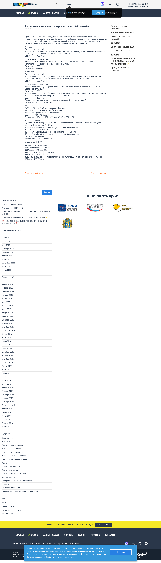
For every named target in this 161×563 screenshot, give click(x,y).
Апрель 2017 (7, 380)
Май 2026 (6, 242)
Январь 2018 (7, 348)
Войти (4, 503)
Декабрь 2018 (8, 320)
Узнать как (103, 525)
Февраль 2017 (8, 387)
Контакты (110, 535)
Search (47, 192)
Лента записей (8, 506)
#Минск (28, 159)
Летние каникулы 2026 (12, 204)
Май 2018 (6, 345)
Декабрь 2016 (8, 394)
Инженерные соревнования (14, 456)
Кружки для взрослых (11, 466)
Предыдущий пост (34, 173)
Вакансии (6, 441)
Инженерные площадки (12, 452)
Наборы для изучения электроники (17, 481)
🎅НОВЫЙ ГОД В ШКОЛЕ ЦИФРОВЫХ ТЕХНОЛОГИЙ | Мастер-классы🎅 (25, 222)
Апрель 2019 (7, 306)
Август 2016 (7, 409)
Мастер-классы (51, 13)
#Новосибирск (89, 157)
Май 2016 (6, 419)
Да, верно (98, 13)
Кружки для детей (10, 470)
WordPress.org (8, 513)
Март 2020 (6, 281)
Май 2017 (6, 377)
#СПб (34, 159)
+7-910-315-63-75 (138, 6)
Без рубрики (7, 438)
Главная (19, 13)
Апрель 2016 (7, 423)
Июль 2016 (6, 412)
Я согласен (120, 552)
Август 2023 (7, 256)
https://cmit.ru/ (79, 100)
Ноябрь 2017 (7, 355)
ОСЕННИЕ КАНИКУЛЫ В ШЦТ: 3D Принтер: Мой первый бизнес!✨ (26, 213)
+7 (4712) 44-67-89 (137, 4)
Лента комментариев (11, 510)
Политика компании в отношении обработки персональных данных (46, 544)
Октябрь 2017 (8, 359)
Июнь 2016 (6, 416)
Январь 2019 (7, 316)
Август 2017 (7, 366)
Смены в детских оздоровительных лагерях (21, 491)
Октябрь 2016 (8, 402)
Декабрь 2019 (8, 291)
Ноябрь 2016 (7, 398)
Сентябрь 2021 (8, 277)
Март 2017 (6, 384)
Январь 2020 (7, 288)
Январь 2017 (7, 391)
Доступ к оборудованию (12, 445)
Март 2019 (6, 309)
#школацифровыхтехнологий (44, 157)
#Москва (99, 157)
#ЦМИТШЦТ (70, 157)
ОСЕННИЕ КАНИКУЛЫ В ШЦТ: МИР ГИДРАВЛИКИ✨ (25, 217)
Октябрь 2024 (8, 249)
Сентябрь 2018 (8, 330)
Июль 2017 (6, 370)
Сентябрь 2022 (8, 263)
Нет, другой (113, 13)
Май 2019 (6, 302)
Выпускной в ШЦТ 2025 (12, 208)
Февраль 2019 (8, 313)
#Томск (79, 157)
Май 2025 (6, 245)
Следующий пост (99, 173)
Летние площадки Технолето (14, 473)
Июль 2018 (6, 338)
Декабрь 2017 (8, 352)
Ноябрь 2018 (7, 323)
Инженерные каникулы (12, 449)
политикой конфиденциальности (66, 554)
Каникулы (68, 535)
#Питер (40, 159)
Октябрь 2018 (8, 327)
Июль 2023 (6, 259)
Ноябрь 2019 (7, 295)
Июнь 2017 (6, 373)
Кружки (34, 13)
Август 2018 (7, 334)
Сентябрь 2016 (8, 405)
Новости (5, 484)
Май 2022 (6, 273)
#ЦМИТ (60, 157)
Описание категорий (11, 488)
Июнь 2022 (6, 270)
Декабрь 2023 (8, 252)
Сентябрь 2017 (8, 362)
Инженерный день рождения (14, 459)
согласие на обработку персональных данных (54, 557)
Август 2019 (7, 298)
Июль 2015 (6, 426)
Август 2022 (7, 266)
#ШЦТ (57, 123)
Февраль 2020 (8, 284)
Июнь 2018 (6, 341)
